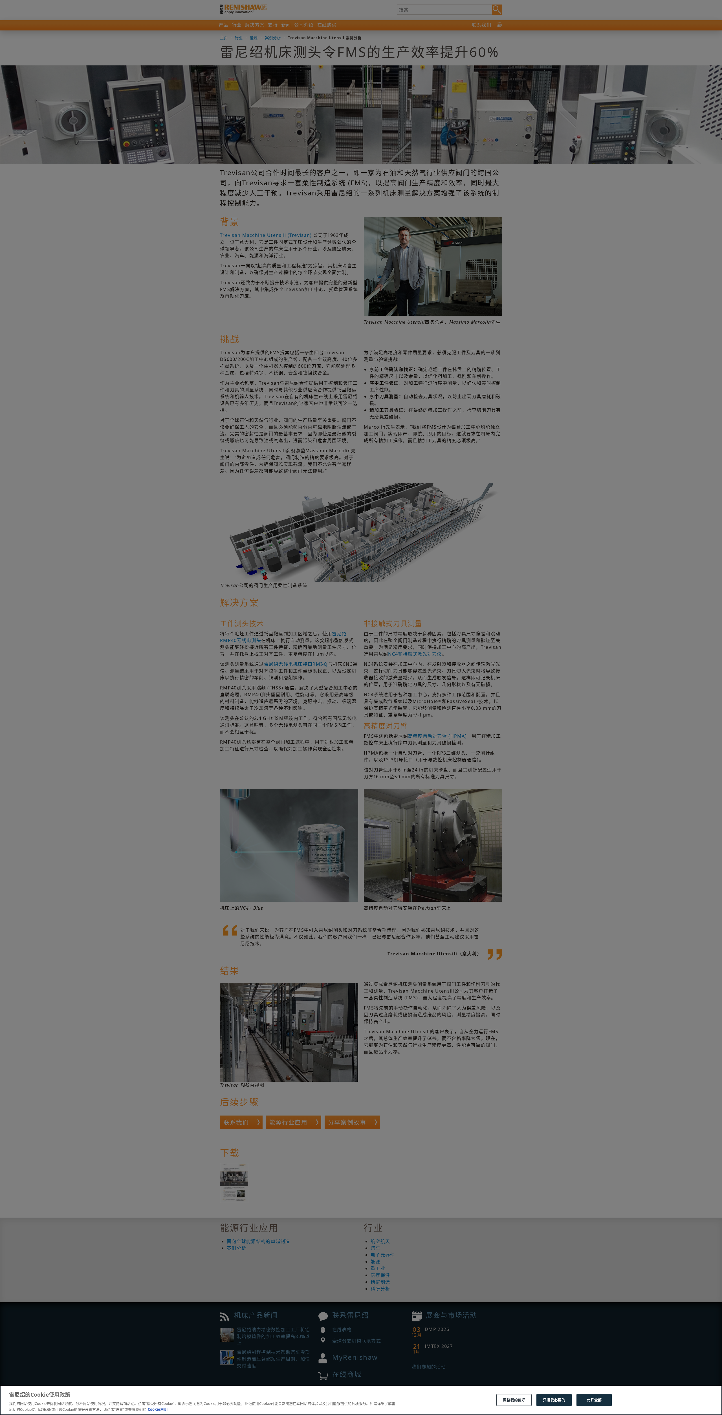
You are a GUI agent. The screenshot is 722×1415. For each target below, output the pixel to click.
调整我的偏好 (514, 1399)
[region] (361, 1400)
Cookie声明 (158, 1409)
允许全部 (594, 1399)
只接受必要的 (554, 1399)
